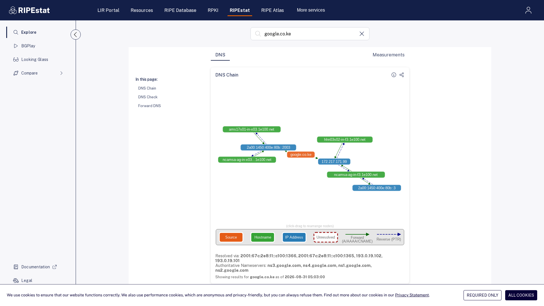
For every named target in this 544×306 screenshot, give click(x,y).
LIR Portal (108, 10)
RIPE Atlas (272, 10)
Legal (26, 280)
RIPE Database (180, 10)
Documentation (35, 267)
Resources (142, 10)
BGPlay (28, 46)
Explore (29, 32)
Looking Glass (34, 59)
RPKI (213, 10)
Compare (29, 73)
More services (311, 10)
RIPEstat (240, 10)
